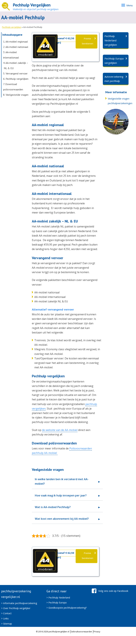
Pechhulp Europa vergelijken (114, 60)
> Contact (6, 613)
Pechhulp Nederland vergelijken (110, 40)
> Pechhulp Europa (56, 602)
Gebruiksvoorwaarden (81, 631)
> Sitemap (6, 623)
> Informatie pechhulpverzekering (19, 603)
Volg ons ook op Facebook (113, 590)
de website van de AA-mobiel (59, 430)
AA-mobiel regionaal (15, 41)
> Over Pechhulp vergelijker (15, 608)
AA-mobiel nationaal (15, 47)
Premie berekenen (87, 41)
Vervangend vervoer (15, 73)
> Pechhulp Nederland (58, 597)
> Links (5, 618)
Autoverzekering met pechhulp (113, 79)
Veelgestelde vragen (15, 94)
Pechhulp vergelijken (11, 27)
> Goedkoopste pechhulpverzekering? (66, 607)
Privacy (97, 631)
